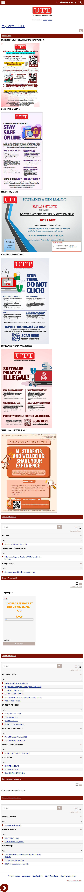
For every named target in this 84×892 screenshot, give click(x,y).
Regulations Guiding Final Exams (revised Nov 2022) (23, 687)
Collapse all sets (75, 531)
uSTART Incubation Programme (16, 544)
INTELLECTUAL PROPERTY (14, 724)
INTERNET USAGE (11, 721)
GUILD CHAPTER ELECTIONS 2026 (17, 753)
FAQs (5, 599)
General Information (9, 517)
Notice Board (6, 36)
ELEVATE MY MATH (12, 766)
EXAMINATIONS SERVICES (14, 694)
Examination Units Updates (11, 779)
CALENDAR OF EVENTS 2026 (15, 773)
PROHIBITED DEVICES (13, 701)
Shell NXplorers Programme (14, 842)
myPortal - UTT (13, 26)
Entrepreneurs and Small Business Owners (20, 572)
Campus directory (68, 876)
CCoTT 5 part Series (12, 838)
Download (21, 644)
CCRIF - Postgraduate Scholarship (17, 864)
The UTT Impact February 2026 (16, 737)
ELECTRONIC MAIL (11, 717)
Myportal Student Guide (13, 825)
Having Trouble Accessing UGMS (16, 683)
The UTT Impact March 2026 (15, 740)
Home (45, 20)
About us (26, 876)
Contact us (37, 876)
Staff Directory (51, 876)
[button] (59, 527)
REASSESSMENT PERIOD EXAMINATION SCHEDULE (23, 697)
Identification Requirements (14, 690)
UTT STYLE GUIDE (11, 769)
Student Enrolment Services (11, 798)
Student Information (9, 656)
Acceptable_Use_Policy (13, 714)
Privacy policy (14, 876)
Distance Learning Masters (14, 860)
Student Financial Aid (9, 578)
